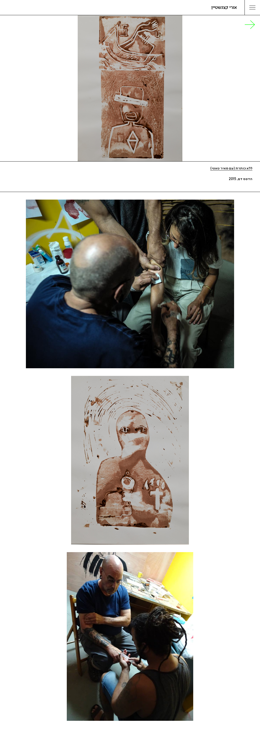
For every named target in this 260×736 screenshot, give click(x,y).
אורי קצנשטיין (224, 7)
